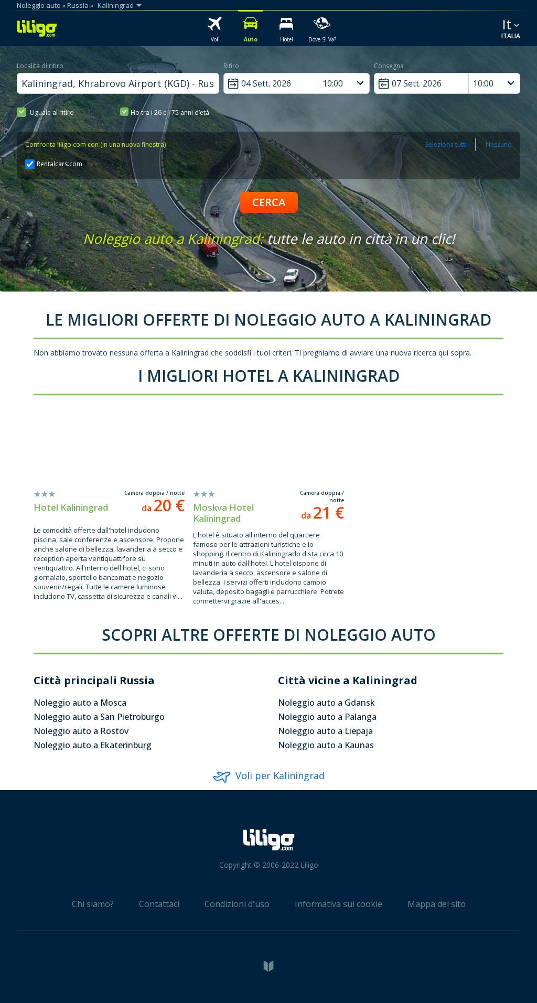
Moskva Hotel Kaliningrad (223, 512)
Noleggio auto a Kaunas (326, 745)
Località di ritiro (40, 65)
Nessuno (499, 144)
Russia (78, 5)
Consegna (389, 65)
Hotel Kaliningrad (71, 507)
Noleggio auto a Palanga (327, 716)
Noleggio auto (39, 5)
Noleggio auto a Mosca (80, 702)
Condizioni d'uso (237, 904)
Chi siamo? (93, 904)
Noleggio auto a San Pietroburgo (99, 716)
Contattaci (159, 904)
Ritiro (231, 65)
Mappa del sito (436, 904)
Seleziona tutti (446, 144)
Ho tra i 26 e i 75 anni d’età (170, 112)
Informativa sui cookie (338, 904)
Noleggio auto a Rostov (81, 731)
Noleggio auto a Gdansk (326, 702)
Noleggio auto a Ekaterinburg (93, 745)
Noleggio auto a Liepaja (325, 731)
